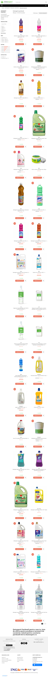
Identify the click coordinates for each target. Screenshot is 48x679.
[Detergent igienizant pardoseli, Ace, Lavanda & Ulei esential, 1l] (39, 458)
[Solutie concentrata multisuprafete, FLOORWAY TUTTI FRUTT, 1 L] (21, 331)
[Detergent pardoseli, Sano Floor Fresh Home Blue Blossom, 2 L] (39, 530)
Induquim (39, 65)
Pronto (39, 406)
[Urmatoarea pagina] (45, 623)
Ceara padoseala (4, 14)
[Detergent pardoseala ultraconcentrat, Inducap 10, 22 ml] (39, 427)
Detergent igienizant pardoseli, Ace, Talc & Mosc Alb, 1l (21, 470)
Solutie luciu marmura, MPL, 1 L (39, 272)
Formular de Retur (20, 660)
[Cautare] (46, 2)
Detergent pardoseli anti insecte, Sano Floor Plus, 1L (39, 139)
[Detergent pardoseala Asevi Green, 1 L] (21, 123)
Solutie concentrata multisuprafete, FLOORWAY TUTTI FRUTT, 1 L (21, 344)
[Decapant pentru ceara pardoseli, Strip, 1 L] (39, 364)
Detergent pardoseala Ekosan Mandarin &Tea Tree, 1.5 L (21, 210)
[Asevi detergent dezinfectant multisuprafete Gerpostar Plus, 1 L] (21, 364)
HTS (2, 31)
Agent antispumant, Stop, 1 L (21, 407)
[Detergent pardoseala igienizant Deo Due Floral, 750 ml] (21, 597)
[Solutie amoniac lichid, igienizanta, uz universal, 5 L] (21, 56)
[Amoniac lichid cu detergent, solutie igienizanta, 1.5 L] (21, 25)
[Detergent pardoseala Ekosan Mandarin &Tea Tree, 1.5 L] (21, 194)
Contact (3, 662)
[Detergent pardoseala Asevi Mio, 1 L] (21, 230)
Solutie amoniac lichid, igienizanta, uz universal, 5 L (21, 67)
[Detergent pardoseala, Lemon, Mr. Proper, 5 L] (39, 494)
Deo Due (3, 30)
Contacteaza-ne (38, 664)
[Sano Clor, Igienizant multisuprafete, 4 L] (21, 427)
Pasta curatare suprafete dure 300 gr (39, 169)
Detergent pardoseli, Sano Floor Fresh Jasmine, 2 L (21, 541)
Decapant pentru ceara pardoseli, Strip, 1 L (39, 376)
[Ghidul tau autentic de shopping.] (4, 676)
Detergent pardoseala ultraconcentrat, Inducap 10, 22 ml (39, 439)
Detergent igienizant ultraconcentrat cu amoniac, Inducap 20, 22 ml (39, 67)
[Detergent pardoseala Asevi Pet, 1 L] (39, 194)
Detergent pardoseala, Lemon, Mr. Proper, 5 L (39, 510)
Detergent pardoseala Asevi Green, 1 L (21, 138)
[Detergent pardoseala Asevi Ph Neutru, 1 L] (39, 561)
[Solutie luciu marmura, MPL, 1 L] (39, 261)
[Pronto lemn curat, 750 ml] (39, 396)
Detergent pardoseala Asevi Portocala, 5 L (21, 272)
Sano (39, 137)
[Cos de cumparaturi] (46, 5)
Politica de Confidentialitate (7, 649)
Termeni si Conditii (5, 658)
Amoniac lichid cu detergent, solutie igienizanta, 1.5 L (21, 36)
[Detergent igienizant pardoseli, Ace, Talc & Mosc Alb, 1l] (21, 458)
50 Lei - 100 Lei (4, 39)
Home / (3, 8)
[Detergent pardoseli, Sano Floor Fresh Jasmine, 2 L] (21, 530)
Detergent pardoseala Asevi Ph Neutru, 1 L (39, 571)
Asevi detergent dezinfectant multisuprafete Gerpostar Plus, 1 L (21, 376)
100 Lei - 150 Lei (4, 40)
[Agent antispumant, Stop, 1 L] (21, 396)
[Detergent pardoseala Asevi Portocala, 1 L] (39, 230)
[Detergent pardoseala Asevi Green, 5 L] (21, 561)
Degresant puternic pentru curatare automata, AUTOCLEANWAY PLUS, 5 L (39, 309)
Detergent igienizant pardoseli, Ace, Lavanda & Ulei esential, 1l (39, 470)
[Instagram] (26, 643)
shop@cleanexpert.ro (39, 642)
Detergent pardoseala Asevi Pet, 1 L (39, 209)
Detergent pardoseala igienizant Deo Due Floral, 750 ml (21, 613)
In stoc (3, 56)
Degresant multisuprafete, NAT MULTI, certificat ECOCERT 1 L (21, 309)
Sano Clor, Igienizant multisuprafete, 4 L (21, 438)
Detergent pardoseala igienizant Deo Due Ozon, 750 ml (39, 613)
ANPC (18, 661)
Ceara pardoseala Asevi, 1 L (39, 97)
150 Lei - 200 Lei (4, 41)
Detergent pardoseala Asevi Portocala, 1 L (39, 240)
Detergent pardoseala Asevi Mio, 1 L (21, 240)
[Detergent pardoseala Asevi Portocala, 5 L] (21, 261)
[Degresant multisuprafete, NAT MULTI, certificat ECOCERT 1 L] (21, 295)
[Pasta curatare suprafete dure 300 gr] (39, 159)
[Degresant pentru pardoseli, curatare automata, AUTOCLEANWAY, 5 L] (39, 331)
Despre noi (4, 657)
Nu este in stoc (4, 58)
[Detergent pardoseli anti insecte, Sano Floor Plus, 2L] (21, 494)
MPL (21, 34)
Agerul (3, 27)
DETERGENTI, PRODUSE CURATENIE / (12, 8)
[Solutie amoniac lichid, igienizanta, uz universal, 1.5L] (39, 25)
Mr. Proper (39, 508)
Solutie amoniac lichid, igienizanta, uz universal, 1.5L (39, 36)
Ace (2, 26)
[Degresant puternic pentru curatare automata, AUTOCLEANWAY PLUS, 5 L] (39, 295)
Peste (3, 46)
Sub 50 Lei (3, 37)
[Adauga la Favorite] (25, 44)
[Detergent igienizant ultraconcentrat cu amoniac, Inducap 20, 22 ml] (39, 56)
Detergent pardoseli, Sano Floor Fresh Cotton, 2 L (21, 170)
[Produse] (2, 6)
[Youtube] (24, 643)
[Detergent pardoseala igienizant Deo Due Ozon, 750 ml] (39, 597)
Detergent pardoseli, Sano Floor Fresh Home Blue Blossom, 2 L (39, 541)
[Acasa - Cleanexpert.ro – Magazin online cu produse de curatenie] (7, 2)
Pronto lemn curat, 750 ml (39, 407)
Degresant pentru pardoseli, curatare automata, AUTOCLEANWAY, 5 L (39, 344)
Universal (2, 19)
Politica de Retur (20, 658)
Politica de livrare (5, 661)
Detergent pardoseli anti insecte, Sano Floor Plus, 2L (21, 510)
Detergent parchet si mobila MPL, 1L (21, 97)
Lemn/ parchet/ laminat (5, 15)
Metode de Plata (20, 657)
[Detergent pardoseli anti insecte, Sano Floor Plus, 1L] (39, 123)
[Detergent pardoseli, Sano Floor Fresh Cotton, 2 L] (21, 159)
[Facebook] (22, 643)
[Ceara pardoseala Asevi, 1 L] (39, 87)
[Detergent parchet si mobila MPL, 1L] (21, 87)
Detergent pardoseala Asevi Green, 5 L (21, 571)
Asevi (3, 28)
